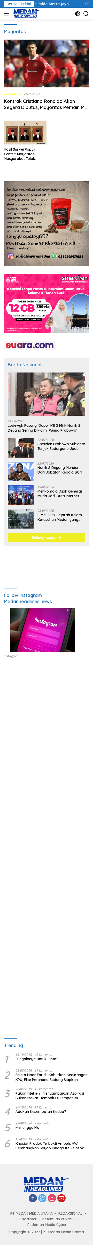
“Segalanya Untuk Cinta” (37, 1059)
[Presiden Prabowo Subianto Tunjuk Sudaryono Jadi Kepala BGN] (21, 448)
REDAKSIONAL (70, 1213)
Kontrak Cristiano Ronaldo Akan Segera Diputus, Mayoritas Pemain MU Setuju (46, 107)
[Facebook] (33, 1198)
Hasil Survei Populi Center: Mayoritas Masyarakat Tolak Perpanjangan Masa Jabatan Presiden (21, 154)
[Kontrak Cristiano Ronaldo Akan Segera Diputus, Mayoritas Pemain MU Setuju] (46, 63)
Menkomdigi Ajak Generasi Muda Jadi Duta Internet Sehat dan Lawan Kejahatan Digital (60, 493)
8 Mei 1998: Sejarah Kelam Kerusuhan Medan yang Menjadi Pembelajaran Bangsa (59, 517)
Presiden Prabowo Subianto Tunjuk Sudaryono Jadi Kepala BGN (61, 446)
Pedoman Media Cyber (47, 1224)
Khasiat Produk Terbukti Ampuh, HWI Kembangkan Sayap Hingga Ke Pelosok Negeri (50, 1145)
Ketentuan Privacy (58, 1219)
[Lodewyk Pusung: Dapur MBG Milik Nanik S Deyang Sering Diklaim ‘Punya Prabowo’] (46, 394)
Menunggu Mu (27, 1127)
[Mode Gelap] (78, 14)
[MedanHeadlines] (26, 13)
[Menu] (7, 13)
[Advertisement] (46, 724)
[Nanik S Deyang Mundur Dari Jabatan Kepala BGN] (21, 471)
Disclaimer (28, 1219)
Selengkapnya (45, 537)
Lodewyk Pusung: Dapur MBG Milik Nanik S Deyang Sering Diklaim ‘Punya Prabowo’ (44, 427)
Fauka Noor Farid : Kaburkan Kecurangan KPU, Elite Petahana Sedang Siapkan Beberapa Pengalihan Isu (52, 1077)
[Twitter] (42, 1198)
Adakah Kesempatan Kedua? (41, 1111)
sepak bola (12, 94)
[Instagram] (52, 1198)
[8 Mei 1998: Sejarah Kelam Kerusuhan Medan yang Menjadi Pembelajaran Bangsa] (21, 519)
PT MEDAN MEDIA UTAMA (31, 1213)
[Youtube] (61, 1198)
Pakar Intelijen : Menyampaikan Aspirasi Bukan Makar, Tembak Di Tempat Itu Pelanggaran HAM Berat (50, 1095)
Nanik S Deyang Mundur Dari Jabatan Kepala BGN (59, 470)
